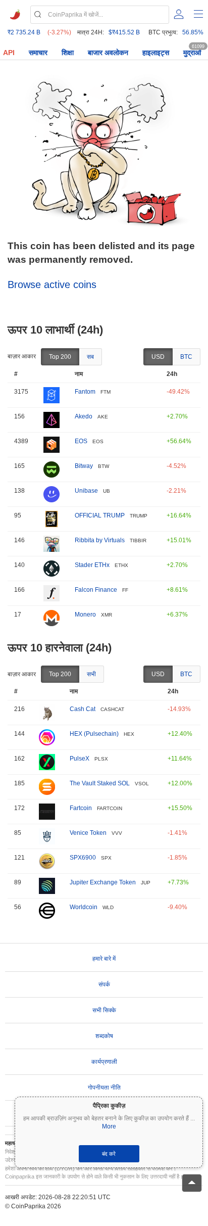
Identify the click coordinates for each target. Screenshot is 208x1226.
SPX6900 (83, 857)
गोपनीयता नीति (104, 1087)
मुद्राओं (192, 53)
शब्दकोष (104, 1036)
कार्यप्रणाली (104, 1061)
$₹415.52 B (124, 32)
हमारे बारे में (104, 958)
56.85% (192, 32)
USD (158, 356)
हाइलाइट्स (155, 53)
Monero (85, 614)
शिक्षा (68, 53)
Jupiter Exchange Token (103, 882)
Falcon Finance (96, 589)
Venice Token (88, 832)
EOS (81, 441)
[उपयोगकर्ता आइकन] (178, 14)
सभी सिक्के (104, 1010)
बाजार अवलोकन (108, 53)
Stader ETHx (92, 565)
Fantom (85, 391)
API (9, 53)
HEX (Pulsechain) (94, 733)
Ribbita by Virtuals (100, 540)
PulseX (79, 758)
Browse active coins (52, 284)
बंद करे (109, 1154)
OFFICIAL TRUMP (100, 515)
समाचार (38, 53)
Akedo (83, 416)
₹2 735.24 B (24, 32)
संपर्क (104, 984)
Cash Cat (82, 709)
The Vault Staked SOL (100, 783)
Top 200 (60, 356)
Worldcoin (83, 907)
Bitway (84, 465)
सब (90, 356)
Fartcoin (81, 808)
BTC (186, 356)
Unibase (86, 490)
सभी (91, 674)
